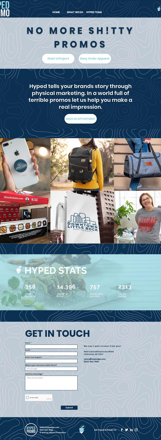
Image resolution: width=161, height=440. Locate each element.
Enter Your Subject (33, 357)
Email (27, 350)
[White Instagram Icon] (136, 430)
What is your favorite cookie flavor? (41, 365)
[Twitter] (127, 430)
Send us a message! (34, 374)
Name (27, 343)
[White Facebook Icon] (122, 430)
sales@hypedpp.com (95, 359)
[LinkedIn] (131, 430)
